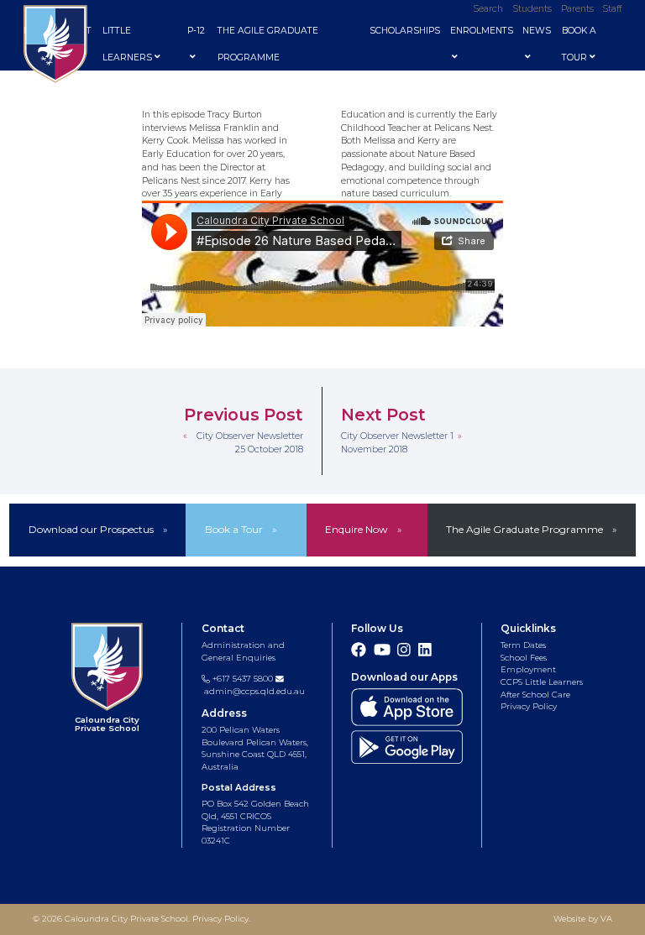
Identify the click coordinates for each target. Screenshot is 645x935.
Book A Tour (579, 44)
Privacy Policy (529, 706)
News (536, 30)
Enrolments (481, 30)
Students (532, 8)
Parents (577, 8)
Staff (612, 8)
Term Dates (523, 645)
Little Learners (127, 44)
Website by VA (582, 918)
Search (488, 8)
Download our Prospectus (91, 529)
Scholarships (405, 30)
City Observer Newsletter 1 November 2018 (397, 443)
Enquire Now (356, 529)
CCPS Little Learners (542, 682)
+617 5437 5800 (241, 678)
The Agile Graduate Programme (268, 44)
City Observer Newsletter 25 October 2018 (250, 443)
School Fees (524, 657)
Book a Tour (234, 529)
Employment (528, 669)
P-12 (196, 30)
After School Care (535, 694)
